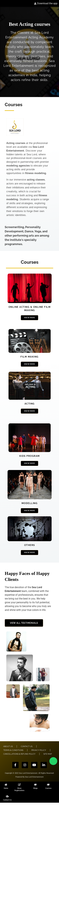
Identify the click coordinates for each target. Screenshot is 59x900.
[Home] (6, 784)
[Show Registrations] (19, 784)
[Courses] (48, 784)
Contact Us (7, 800)
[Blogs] (35, 784)
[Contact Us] (7, 796)
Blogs (35, 788)
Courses (48, 788)
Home (6, 788)
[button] (53, 761)
